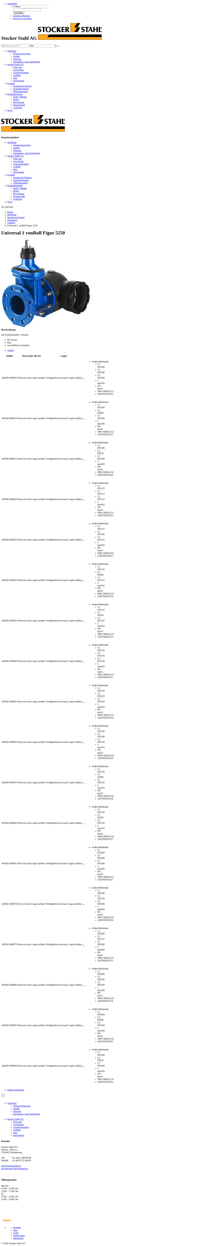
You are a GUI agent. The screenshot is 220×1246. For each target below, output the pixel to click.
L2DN (99, 371)
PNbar (99, 387)
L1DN (99, 365)
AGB (15, 1233)
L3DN (99, 376)
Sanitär (16, 56)
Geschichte (18, 70)
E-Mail (16, 6)
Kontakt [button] (11, 83)
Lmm (99, 381)
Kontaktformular (21, 89)
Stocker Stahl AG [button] (15, 64)
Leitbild (17, 75)
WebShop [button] (11, 51)
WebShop (11, 142)
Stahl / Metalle (20, 97)
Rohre (16, 99)
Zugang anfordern (21, 16)
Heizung (17, 59)
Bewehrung (18, 102)
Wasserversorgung (22, 53)
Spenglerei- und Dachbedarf (26, 62)
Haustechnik (19, 105)
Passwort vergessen (22, 18)
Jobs (15, 78)
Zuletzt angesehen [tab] (15, 1090)
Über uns (17, 67)
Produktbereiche (15, 185)
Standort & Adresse (22, 86)
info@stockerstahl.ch (11, 1166)
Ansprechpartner (21, 72)
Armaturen (12, 220)
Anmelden (18, 13)
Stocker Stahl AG (15, 156)
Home (10, 212)
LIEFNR (101, 394)
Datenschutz (19, 1235)
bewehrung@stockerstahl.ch (14, 1168)
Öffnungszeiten (20, 91)
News (10, 110)
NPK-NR (102, 391)
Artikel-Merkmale (99, 361)
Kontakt (11, 175)
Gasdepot (17, 107)
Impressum (18, 1238)
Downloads (18, 80)
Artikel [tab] (10, 350)
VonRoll (11, 223)
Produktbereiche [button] (15, 94)
